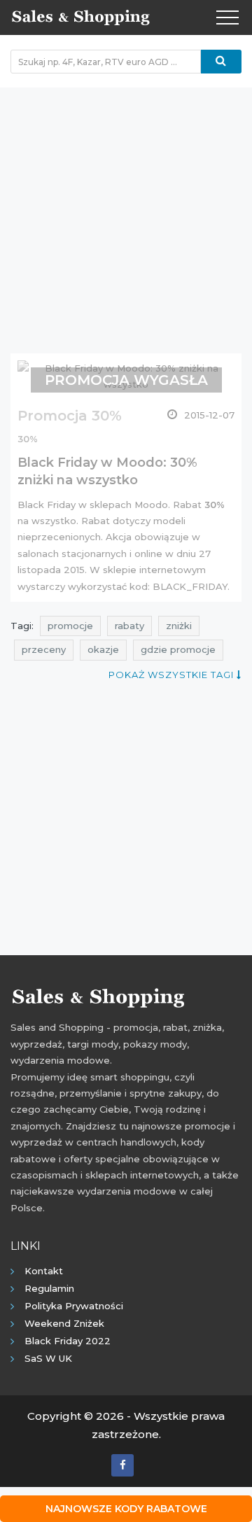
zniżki (179, 625)
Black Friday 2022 (67, 1340)
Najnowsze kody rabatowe (126, 1508)
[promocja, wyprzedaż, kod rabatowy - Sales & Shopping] (80, 16)
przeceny (44, 649)
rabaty (129, 625)
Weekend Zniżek (64, 1323)
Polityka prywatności (73, 1305)
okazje (103, 649)
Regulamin (49, 1288)
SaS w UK (48, 1358)
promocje (70, 625)
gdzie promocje (178, 649)
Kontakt (43, 1270)
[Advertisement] (126, 213)
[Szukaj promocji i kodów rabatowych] (221, 61)
